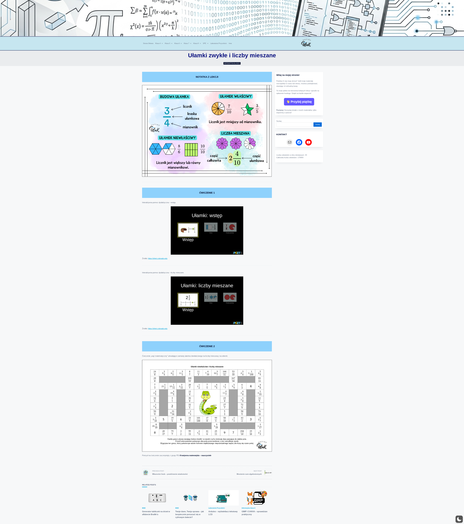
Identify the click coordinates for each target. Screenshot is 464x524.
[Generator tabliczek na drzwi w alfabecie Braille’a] (157, 498)
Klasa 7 (186, 43)
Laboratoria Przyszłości (218, 43)
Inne (230, 43)
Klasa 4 (158, 43)
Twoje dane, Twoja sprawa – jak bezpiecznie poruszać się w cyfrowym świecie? (189, 514)
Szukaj (278, 121)
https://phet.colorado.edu (157, 258)
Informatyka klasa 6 (248, 508)
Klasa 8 (196, 43)
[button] (459, 519)
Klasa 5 (167, 43)
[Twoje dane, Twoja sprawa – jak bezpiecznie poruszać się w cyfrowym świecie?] (190, 498)
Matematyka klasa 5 (232, 63)
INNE (144, 508)
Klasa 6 (177, 43)
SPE (204, 43)
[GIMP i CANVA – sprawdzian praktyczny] (257, 498)
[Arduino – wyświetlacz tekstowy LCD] (223, 498)
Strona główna (148, 43)
